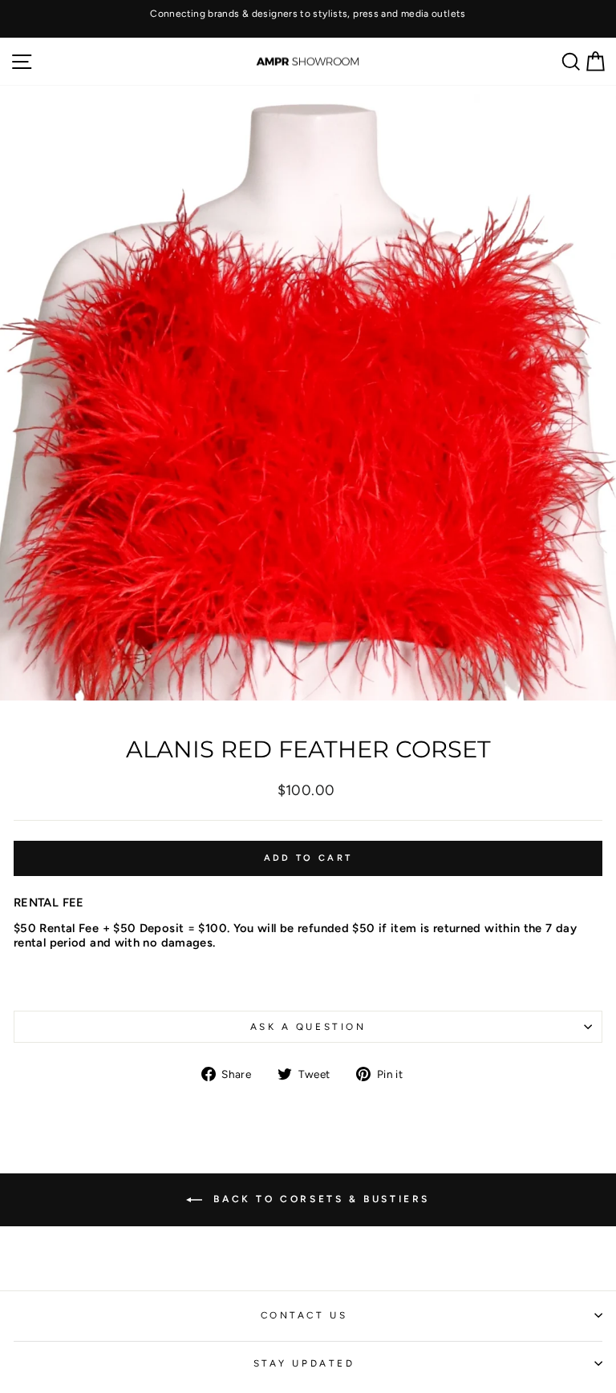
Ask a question (308, 1026)
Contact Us (304, 1315)
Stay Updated (304, 1363)
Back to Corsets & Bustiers (319, 1199)
